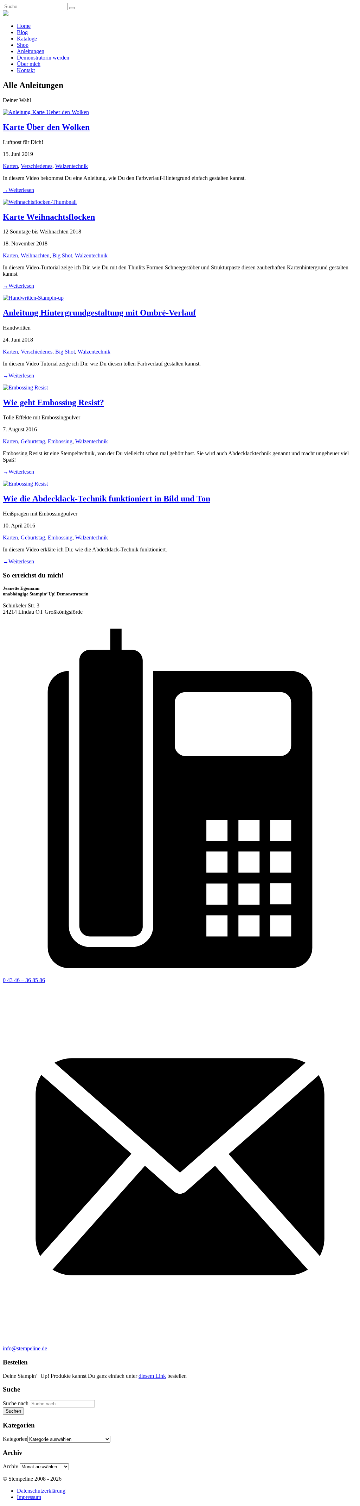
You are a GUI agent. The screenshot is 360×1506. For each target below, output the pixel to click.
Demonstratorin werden (43, 58)
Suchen (13, 1411)
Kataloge (27, 39)
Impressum (29, 1497)
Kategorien (15, 1439)
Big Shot (62, 255)
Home (24, 26)
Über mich (28, 64)
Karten (10, 166)
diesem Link (152, 1376)
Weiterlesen (18, 190)
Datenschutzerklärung (41, 1491)
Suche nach (15, 1403)
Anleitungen (30, 51)
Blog (22, 32)
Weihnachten (35, 255)
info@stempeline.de (25, 1348)
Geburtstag (33, 441)
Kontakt (26, 70)
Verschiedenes (36, 166)
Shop (22, 45)
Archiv (10, 1466)
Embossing (60, 441)
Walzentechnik (71, 166)
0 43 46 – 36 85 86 (24, 980)
